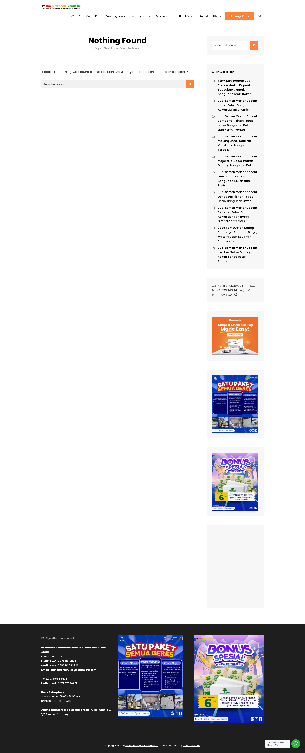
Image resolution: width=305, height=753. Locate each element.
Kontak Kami (164, 16)
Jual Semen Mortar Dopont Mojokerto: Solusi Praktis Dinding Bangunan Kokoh (237, 160)
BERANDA (74, 16)
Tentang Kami (140, 16)
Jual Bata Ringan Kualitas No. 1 (141, 745)
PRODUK (91, 16)
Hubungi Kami (239, 16)
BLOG (217, 16)
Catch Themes (191, 745)
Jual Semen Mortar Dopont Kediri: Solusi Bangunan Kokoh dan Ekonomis (237, 105)
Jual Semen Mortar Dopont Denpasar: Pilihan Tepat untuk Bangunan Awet (237, 196)
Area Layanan (115, 16)
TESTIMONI (186, 16)
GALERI (203, 16)
